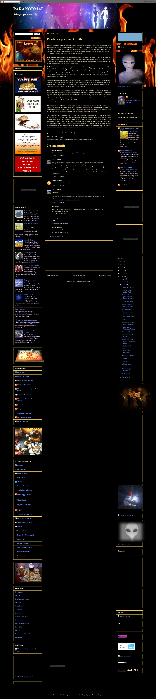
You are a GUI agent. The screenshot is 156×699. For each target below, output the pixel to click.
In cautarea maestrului (24, 417)
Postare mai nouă (52, 275)
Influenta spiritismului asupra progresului (128, 323)
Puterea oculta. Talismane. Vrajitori (128, 328)
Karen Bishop (19, 606)
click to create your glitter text (24, 677)
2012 (122, 268)
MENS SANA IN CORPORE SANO (129, 129)
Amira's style (124, 185)
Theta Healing (21, 500)
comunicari (55, 139)
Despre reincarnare (20, 309)
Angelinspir (21, 539)
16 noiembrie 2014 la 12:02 (60, 223)
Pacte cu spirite (126, 332)
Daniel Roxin (21, 405)
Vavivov (19, 527)
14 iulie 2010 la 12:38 (58, 202)
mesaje (66, 139)
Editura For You (22, 531)
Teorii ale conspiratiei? (24, 514)
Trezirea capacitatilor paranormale (26, 320)
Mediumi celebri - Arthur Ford (127, 291)
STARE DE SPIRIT (126, 168)
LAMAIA (131, 132)
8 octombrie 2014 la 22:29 (59, 214)
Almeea (19, 482)
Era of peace (19, 592)
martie (124, 285)
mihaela (54, 180)
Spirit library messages (22, 623)
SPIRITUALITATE (126, 151)
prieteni (85, 139)
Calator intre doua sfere (129, 287)
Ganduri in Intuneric (24, 413)
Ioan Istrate (21, 477)
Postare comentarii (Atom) (83, 281)
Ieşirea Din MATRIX (24, 376)
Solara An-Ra (19, 620)
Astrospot (20, 465)
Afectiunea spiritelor (128, 355)
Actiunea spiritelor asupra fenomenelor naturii (128, 341)
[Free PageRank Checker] (122, 663)
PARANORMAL (28, 9)
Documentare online (23, 551)
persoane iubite (72, 139)
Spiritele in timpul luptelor (127, 336)
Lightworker (19, 609)
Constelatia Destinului (24, 486)
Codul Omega (21, 372)
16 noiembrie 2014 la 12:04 (60, 232)
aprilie (124, 282)
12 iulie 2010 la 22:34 (58, 185)
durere (61, 139)
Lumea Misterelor (23, 543)
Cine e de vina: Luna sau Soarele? (31, 332)
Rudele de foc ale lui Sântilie (128, 152)
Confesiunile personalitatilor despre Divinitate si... (129, 296)
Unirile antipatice (127, 309)
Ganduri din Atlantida (24, 490)
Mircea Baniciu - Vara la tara (128, 170)
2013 (122, 265)
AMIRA (54, 159)
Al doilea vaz (126, 373)
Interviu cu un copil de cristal (31, 224)
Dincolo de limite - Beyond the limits (27, 390)
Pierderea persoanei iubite (127, 313)
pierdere (80, 139)
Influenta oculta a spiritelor (127, 365)
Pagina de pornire (79, 275)
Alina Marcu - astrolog (24, 522)
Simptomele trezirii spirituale (30, 281)
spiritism (90, 139)
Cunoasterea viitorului (128, 317)
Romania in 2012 (29, 294)
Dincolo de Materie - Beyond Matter (26, 400)
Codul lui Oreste (22, 556)
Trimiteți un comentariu (56, 236)
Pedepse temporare (127, 301)
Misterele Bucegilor (30, 240)
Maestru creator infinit (24, 547)
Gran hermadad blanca (22, 599)
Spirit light (18, 627)
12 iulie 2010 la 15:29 (58, 155)
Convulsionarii (126, 358)
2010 (122, 273)
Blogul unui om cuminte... (25, 380)
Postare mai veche (105, 275)
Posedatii (124, 361)
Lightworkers (19, 613)
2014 (122, 262)
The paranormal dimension (23, 634)
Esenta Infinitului (23, 421)
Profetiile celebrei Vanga (31, 265)
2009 (122, 276)
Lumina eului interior (24, 385)
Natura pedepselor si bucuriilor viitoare (128, 305)
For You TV (18, 595)
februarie (125, 377)
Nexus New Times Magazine (26, 535)
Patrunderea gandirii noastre (128, 370)
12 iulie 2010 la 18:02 (58, 176)
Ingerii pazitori (126, 346)
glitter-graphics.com (124, 86)
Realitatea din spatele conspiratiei (24, 495)
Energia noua (21, 409)
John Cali (18, 602)
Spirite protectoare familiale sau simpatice (127, 350)
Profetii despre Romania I (31, 211)
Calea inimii (21, 469)
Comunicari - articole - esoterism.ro (24, 505)
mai (123, 279)
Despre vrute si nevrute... (25, 395)
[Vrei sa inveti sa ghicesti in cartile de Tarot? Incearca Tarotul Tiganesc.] (28, 111)
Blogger (100, 695)
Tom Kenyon (19, 637)
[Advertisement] (79, 255)
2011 (122, 271)
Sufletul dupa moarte (30, 253)
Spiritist (17, 630)
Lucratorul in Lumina (24, 518)
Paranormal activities (21, 616)
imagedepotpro (86, 695)
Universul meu (22, 473)
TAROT (19, 510)
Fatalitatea (125, 319)
